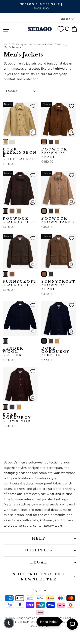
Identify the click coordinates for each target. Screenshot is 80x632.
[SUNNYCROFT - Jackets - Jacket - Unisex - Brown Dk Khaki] (12, 274)
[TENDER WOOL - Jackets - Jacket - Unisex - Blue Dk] (5, 341)
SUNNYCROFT (20, 283)
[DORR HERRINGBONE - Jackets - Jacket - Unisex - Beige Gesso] (12, 141)
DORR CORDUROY (55, 352)
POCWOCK (54, 153)
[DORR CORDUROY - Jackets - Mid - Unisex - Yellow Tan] (57, 341)
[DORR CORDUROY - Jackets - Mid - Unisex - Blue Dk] (44, 341)
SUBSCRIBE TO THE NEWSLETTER (39, 576)
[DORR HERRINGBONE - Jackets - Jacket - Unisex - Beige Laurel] (5, 141)
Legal (39, 562)
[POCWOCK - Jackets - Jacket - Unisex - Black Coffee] (50, 141)
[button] (9, 623)
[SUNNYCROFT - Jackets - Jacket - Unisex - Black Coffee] (5, 274)
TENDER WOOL (13, 352)
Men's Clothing (56, 44)
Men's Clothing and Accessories (24, 44)
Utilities (39, 550)
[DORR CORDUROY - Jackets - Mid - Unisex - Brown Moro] (50, 341)
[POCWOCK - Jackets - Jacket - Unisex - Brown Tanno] (57, 141)
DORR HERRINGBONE (20, 154)
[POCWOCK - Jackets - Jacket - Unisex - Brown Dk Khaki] (44, 141)
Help (39, 538)
